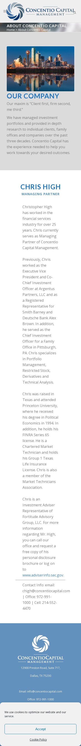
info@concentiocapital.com (44, 691)
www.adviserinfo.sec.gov (42, 575)
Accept (40, 729)
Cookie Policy (38, 740)
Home (11, 30)
